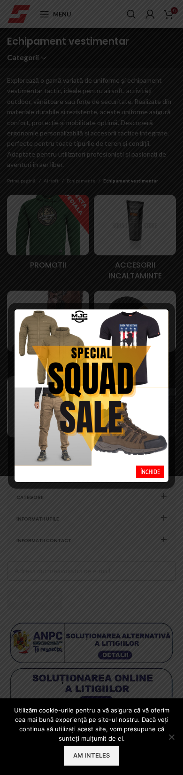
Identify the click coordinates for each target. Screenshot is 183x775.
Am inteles (91, 755)
